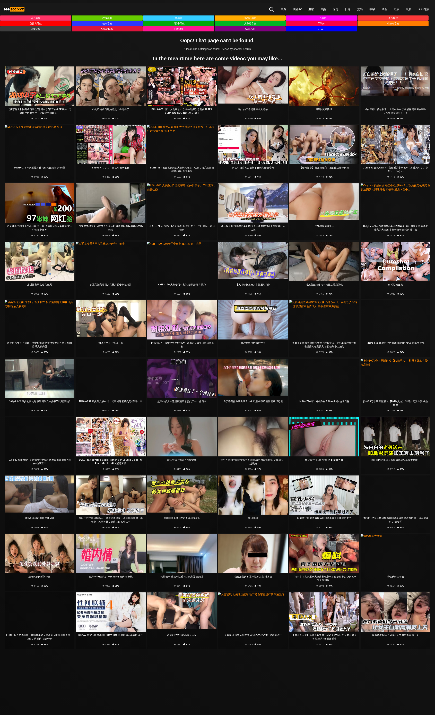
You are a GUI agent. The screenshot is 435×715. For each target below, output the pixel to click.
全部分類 (423, 9)
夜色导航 (393, 18)
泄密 (311, 9)
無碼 (360, 9)
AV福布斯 (250, 29)
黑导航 (178, 18)
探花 (335, 9)
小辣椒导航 (393, 23)
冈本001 (178, 29)
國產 (384, 9)
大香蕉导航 (250, 23)
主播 (323, 9)
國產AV (297, 9)
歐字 (396, 9)
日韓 (347, 9)
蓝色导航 (35, 18)
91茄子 (321, 29)
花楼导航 (35, 29)
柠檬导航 (107, 18)
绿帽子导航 (179, 23)
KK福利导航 (250, 18)
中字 (372, 9)
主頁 (283, 9)
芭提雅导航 (36, 23)
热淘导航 (107, 23)
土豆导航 (321, 18)
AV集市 (322, 23)
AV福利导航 (107, 29)
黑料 (408, 9)
